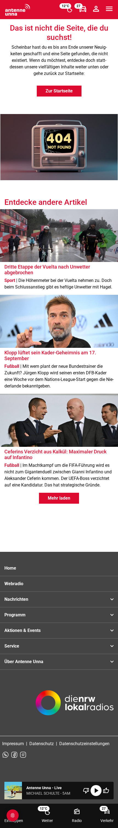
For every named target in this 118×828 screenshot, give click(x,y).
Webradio (13, 583)
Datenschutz (41, 743)
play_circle (96, 790)
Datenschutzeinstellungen (84, 743)
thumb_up (106, 790)
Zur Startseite (59, 91)
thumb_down (86, 790)
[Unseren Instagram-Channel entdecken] (23, 754)
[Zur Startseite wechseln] (17, 10)
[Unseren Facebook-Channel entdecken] (14, 754)
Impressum (13, 743)
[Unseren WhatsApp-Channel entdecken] (5, 754)
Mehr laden (59, 498)
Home (10, 568)
